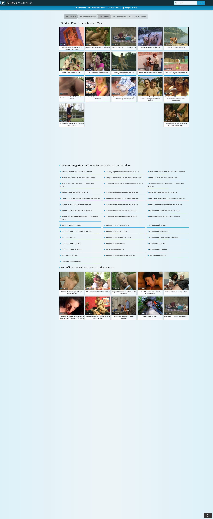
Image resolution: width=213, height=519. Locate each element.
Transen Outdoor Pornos (71, 261)
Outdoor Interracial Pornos (72, 249)
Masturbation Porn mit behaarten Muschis (165, 204)
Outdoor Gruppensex (157, 243)
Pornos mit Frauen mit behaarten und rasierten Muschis (79, 218)
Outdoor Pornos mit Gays (115, 243)
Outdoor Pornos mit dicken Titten (118, 237)
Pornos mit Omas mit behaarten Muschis (121, 210)
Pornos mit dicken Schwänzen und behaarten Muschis (166, 185)
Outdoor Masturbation (158, 249)
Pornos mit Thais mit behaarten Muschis (164, 217)
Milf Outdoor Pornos (69, 255)
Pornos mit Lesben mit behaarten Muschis (122, 204)
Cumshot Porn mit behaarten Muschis (163, 178)
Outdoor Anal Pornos (157, 225)
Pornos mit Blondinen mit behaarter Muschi (78, 178)
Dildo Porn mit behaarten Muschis (75, 192)
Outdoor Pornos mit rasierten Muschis (120, 255)
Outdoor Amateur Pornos (71, 225)
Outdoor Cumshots (69, 237)
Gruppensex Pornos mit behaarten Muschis (122, 198)
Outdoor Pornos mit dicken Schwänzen (164, 237)
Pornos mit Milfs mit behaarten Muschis (77, 210)
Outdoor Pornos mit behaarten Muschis (164, 210)
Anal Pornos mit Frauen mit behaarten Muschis (167, 172)
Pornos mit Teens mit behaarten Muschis (121, 217)
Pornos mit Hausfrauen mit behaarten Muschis (167, 198)
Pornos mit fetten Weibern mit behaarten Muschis (81, 198)
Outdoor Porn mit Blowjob (159, 231)
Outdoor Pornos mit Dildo (72, 243)
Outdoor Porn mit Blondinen (116, 231)
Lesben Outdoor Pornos (115, 249)
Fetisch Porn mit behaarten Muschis (163, 192)
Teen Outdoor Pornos (157, 255)
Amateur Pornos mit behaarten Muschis (77, 172)
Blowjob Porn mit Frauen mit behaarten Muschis (124, 178)
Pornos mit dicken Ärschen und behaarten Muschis (77, 185)
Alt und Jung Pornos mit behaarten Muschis (122, 172)
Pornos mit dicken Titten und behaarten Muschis (124, 184)
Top (208, 516)
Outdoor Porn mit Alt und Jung (117, 225)
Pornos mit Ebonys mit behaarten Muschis (122, 192)
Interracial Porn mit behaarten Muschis (77, 204)
